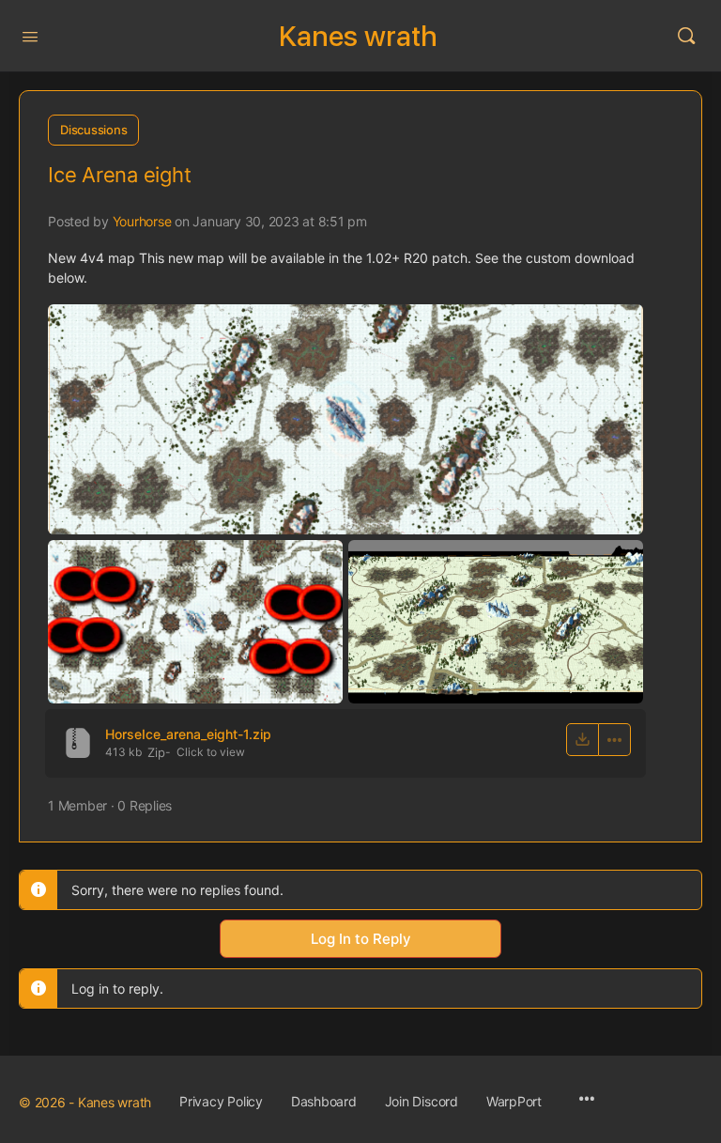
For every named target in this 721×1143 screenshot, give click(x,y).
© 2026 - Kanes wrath (85, 1102)
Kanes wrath (358, 36)
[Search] (686, 35)
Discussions (93, 129)
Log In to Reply (361, 939)
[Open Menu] (30, 35)
